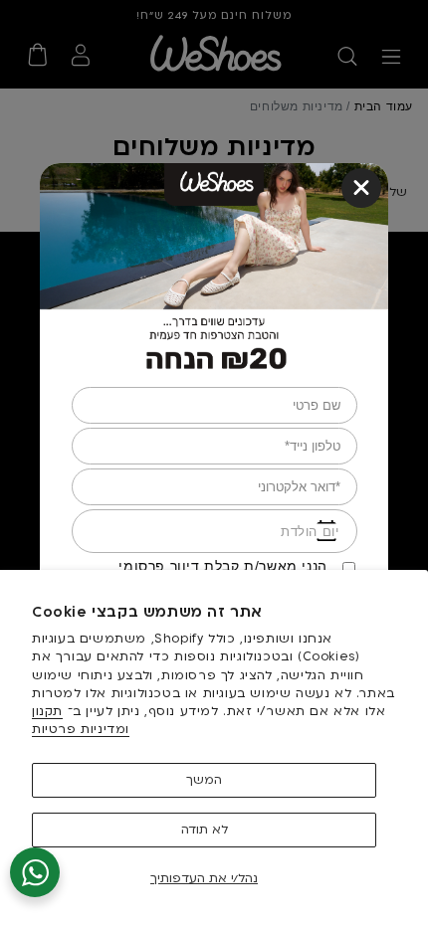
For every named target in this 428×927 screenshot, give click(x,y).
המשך (204, 780)
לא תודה (204, 829)
